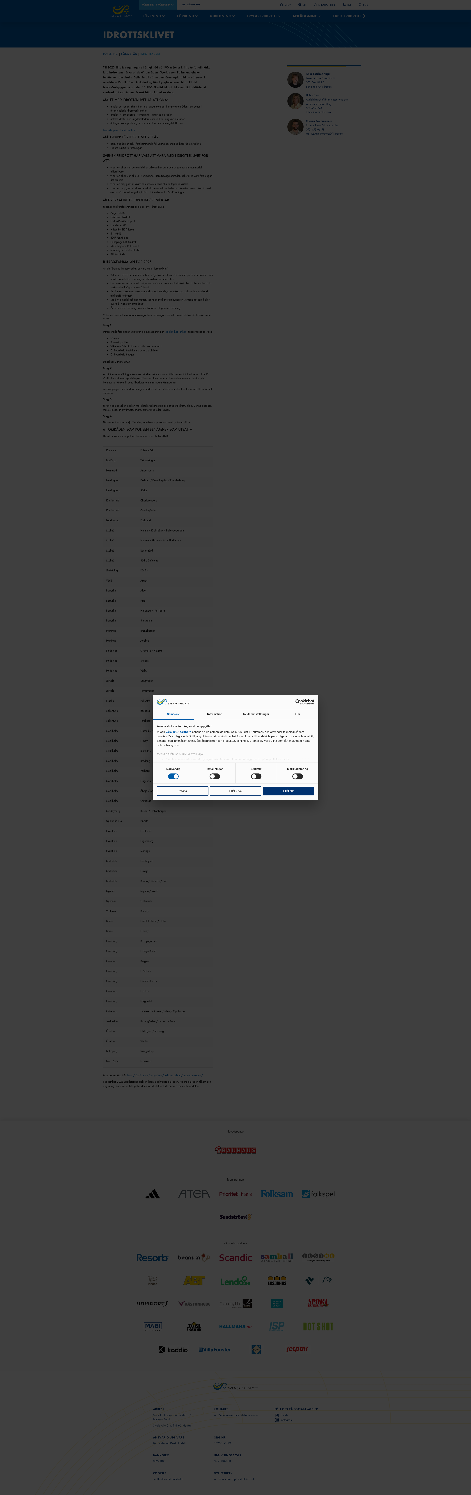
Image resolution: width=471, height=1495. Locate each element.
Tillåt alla (288, 791)
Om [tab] (297, 714)
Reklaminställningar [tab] (256, 714)
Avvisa (182, 791)
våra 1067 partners (178, 732)
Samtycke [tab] (173, 714)
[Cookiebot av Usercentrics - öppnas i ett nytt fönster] (298, 702)
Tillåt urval (235, 791)
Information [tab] (214, 714)
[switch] (215, 776)
